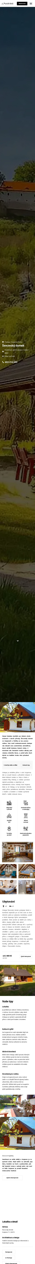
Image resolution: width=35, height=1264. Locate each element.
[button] (31, 3)
